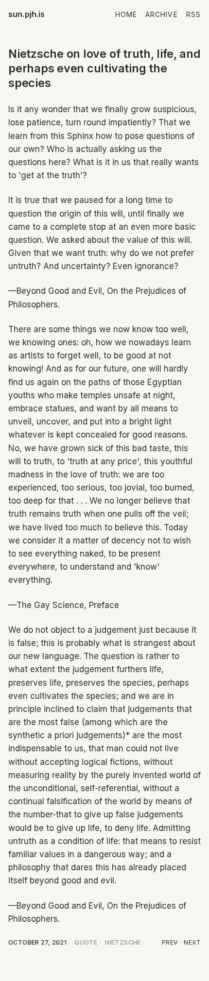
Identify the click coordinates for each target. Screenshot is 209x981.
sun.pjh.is (26, 14)
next (192, 942)
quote (85, 942)
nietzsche (122, 942)
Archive (161, 14)
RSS (193, 14)
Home (126, 14)
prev (170, 942)
